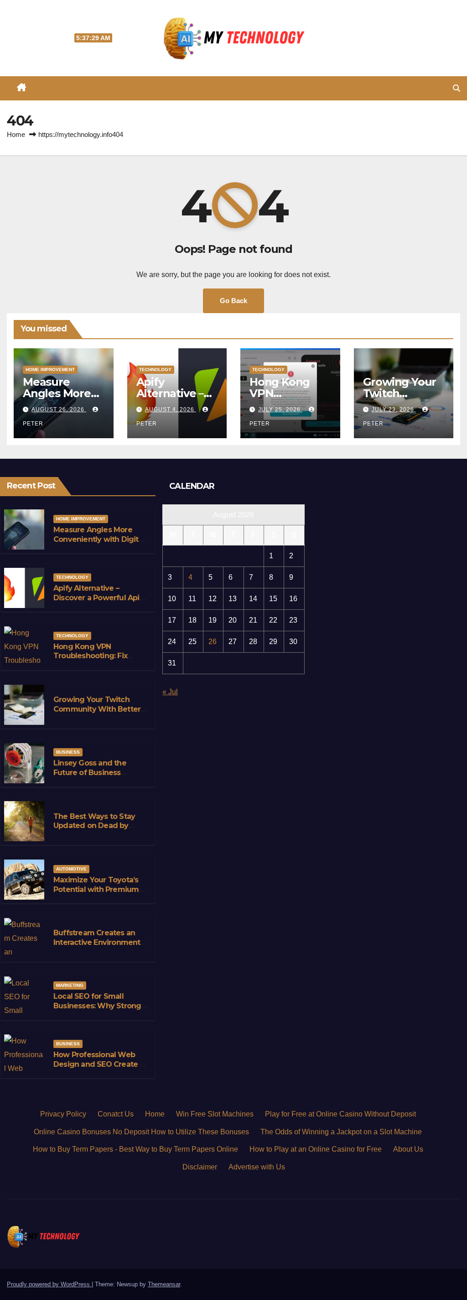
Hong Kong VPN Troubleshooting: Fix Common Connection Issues (92, 660)
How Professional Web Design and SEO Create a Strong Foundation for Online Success (98, 1068)
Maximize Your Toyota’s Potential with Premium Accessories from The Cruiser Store (96, 893)
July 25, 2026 (280, 409)
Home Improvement (50, 369)
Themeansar (164, 1284)
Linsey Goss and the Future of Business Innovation (89, 772)
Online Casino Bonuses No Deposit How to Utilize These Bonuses (141, 1132)
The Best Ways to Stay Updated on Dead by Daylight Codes (94, 826)
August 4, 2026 (170, 409)
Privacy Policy (63, 1114)
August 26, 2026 (58, 409)
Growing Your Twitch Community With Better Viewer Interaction (96, 709)
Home (16, 134)
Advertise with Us (256, 1167)
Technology (155, 369)
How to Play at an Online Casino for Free (315, 1149)
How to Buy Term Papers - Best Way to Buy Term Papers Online (135, 1149)
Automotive (71, 868)
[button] (456, 88)
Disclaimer (199, 1167)
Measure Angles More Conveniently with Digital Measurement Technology (99, 543)
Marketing (69, 985)
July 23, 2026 (394, 409)
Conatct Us (116, 1114)
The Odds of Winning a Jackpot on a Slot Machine (341, 1132)
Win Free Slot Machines (215, 1114)
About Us (408, 1149)
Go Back (233, 300)
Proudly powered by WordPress (49, 1284)
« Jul (170, 692)
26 (212, 641)
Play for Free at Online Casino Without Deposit (340, 1114)
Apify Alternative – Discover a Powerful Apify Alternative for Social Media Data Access (99, 602)
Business (68, 752)
